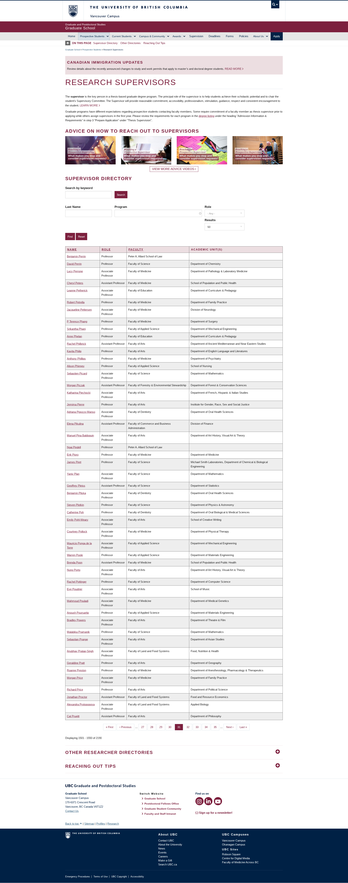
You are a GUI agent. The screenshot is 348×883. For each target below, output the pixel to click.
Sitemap (89, 823)
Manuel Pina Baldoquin (80, 435)
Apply (276, 36)
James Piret (74, 462)
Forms (230, 36)
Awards (177, 36)
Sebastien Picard (77, 373)
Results (210, 220)
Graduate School (72, 50)
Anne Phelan (74, 336)
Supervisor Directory (105, 43)
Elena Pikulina (75, 423)
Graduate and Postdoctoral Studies (174, 786)
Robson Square (231, 854)
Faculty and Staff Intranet (160, 813)
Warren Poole (75, 555)
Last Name (72, 206)
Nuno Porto (73, 569)
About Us (258, 36)
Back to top (72, 823)
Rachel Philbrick (76, 343)
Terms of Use (101, 876)
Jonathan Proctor (77, 696)
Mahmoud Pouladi (77, 600)
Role (208, 206)
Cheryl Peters (75, 283)
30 (171, 727)
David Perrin (74, 263)
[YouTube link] (218, 801)
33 (198, 727)
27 (144, 727)
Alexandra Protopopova (81, 704)
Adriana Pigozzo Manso (81, 411)
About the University (170, 844)
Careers (163, 856)
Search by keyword (79, 188)
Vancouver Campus (234, 840)
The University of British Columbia (73, 11)
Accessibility (137, 876)
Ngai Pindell (74, 447)
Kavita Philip (74, 351)
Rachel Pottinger (76, 581)
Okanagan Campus (233, 844)
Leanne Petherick (77, 290)
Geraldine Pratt (76, 662)
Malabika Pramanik (78, 631)
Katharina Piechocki (78, 392)
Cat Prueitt (73, 716)
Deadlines (214, 36)
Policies (243, 36)
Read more (233, 68)
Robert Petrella (75, 302)
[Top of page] (68, 43)
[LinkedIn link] (208, 801)
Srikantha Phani (76, 328)
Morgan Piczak (76, 385)
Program (121, 206)
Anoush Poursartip (78, 612)
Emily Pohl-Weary (77, 519)
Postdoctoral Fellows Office (161, 803)
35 (216, 727)
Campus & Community (152, 36)
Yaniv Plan (73, 473)
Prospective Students (92, 36)
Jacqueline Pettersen (79, 309)
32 (189, 727)
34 (207, 727)
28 (153, 727)
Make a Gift (165, 860)
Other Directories (130, 43)
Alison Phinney (75, 366)
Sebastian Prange (77, 639)
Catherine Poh (75, 512)
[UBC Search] (275, 4)
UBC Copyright (119, 876)
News (161, 848)
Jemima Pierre (75, 404)
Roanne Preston (76, 670)
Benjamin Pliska (76, 493)
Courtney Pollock (77, 531)
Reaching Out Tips (154, 43)
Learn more (89, 105)
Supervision (196, 36)
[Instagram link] (199, 801)
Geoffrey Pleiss (76, 485)
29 (162, 727)
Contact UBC (166, 840)
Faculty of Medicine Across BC (240, 862)
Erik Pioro (72, 454)
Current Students (122, 36)
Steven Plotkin (75, 504)
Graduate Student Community (162, 808)
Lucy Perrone (75, 271)
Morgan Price (75, 677)
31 (180, 727)
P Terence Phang (77, 321)
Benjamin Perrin (76, 256)
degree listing (206, 115)
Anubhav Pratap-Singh (80, 651)
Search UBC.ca (167, 864)
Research (113, 823)
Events (162, 852)
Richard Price (75, 689)
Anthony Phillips (76, 358)
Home (71, 36)
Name (72, 249)
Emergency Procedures (77, 876)
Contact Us (72, 810)
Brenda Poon (74, 562)
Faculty (136, 249)
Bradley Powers (76, 620)
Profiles (100, 823)
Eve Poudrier (74, 589)
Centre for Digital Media (236, 858)
